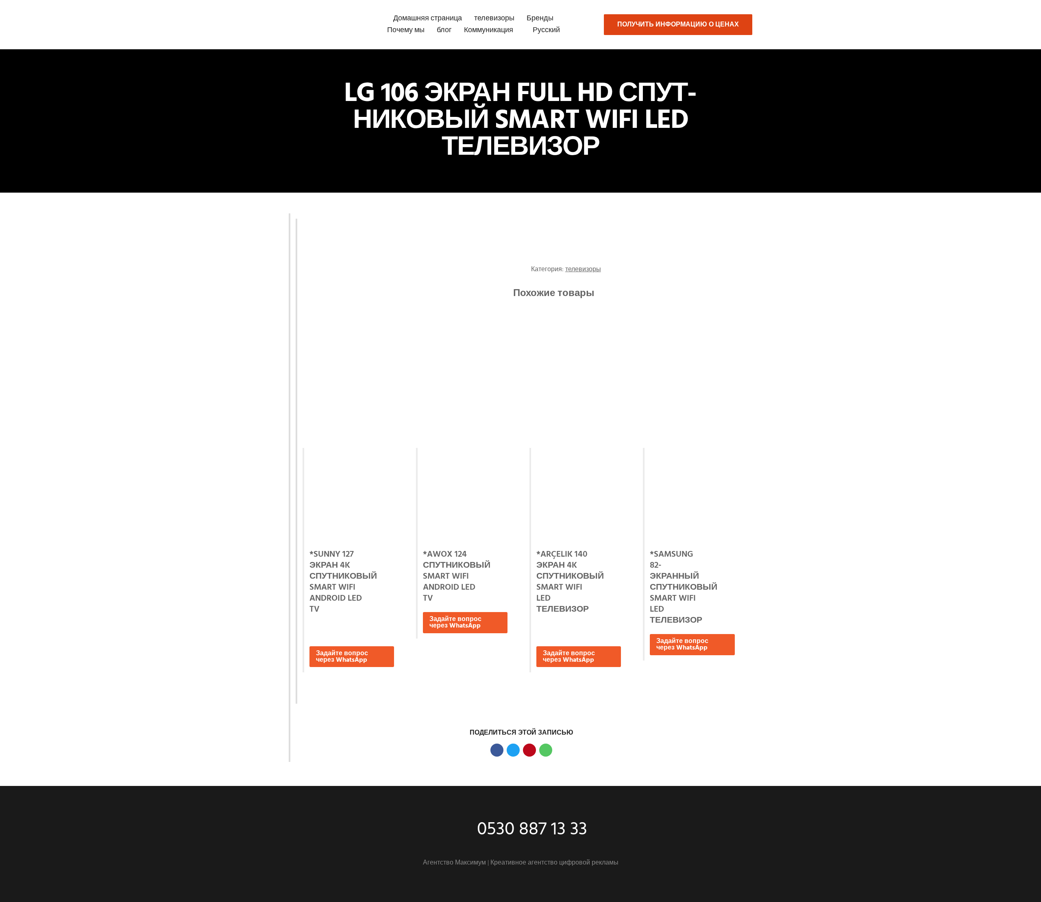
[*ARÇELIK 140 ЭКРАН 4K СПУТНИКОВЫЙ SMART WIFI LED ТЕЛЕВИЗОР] (578, 495)
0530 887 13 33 (532, 830)
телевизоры (494, 18)
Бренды (540, 18)
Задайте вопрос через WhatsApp (342, 656)
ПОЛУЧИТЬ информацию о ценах (678, 25)
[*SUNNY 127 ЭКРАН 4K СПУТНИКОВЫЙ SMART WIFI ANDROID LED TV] (351, 495)
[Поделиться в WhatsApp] (546, 750)
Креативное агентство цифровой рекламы (554, 863)
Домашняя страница (427, 18)
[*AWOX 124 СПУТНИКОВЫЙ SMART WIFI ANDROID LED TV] (465, 495)
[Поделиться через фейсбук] (497, 750)
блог (444, 30)
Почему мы (406, 30)
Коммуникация (488, 30)
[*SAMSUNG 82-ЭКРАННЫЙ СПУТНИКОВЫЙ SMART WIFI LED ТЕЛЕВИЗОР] (692, 495)
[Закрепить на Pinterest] (529, 750)
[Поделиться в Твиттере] (513, 750)
